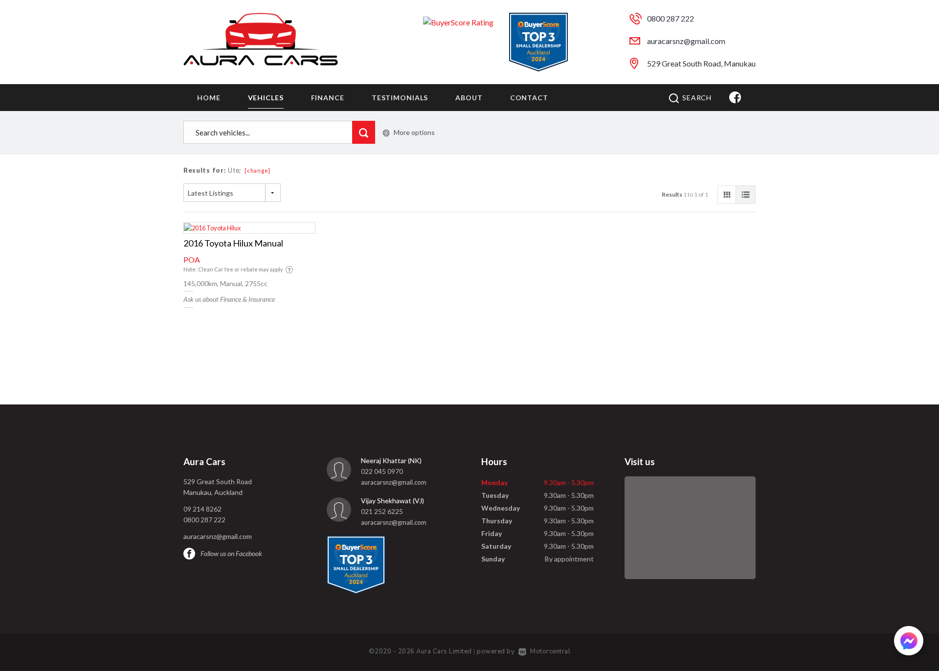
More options (414, 132)
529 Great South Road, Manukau (701, 63)
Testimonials (400, 97)
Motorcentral (550, 651)
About (468, 97)
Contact (529, 97)
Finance (327, 97)
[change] (257, 170)
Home (209, 97)
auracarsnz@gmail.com (686, 40)
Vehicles (266, 97)
